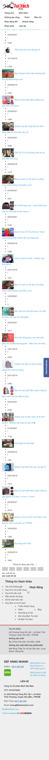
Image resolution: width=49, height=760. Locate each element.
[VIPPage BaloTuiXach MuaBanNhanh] (7, 672)
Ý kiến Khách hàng (26, 606)
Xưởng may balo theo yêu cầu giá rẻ (30, 466)
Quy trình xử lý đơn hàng (16, 589)
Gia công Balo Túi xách (28, 616)
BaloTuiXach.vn (36, 665)
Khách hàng (28, 21)
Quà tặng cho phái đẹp (24, 443)
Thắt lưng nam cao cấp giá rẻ (27, 49)
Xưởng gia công (12, 17)
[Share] (5, 569)
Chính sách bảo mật (14, 599)
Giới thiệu (23, 12)
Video (20, 609)
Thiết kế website (9, 713)
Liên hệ (22, 26)
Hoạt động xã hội (25, 612)
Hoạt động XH (10, 21)
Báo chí (37, 17)
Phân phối (9, 26)
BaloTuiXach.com (37, 663)
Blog (40, 609)
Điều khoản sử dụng (14, 596)
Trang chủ (9, 12)
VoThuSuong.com (37, 668)
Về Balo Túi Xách (25, 619)
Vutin (26, 17)
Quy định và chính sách (15, 602)
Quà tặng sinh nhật (22, 543)
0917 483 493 (18, 666)
